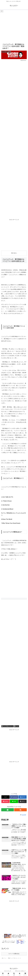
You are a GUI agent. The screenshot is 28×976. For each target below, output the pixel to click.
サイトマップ (7, 971)
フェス (17, 726)
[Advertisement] (14, 27)
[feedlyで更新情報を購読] (7, 809)
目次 (12, 253)
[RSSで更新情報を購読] (20, 809)
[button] (22, 801)
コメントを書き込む (14, 953)
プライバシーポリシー (20, 971)
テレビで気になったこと (8, 726)
